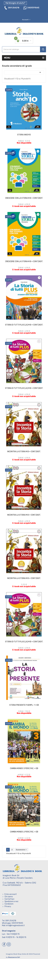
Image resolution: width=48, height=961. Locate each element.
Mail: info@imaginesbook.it (13, 925)
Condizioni (9, 904)
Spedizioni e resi (11, 901)
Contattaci (9, 899)
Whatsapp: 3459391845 (12, 923)
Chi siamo (9, 896)
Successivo (21, 850)
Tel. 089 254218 (9, 921)
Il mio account (11, 894)
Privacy (8, 906)
